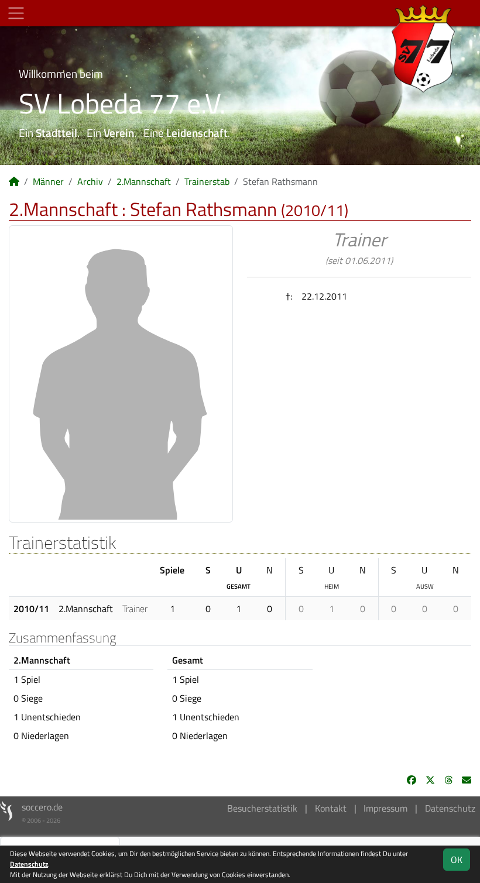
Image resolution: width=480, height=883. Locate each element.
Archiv (90, 181)
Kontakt (331, 808)
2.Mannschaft (143, 181)
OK (456, 860)
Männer (48, 181)
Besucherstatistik (262, 808)
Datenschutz (450, 808)
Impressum (385, 808)
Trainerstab (206, 181)
